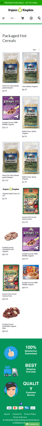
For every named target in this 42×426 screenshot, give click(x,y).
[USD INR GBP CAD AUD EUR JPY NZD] (13, 18)
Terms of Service (20, 417)
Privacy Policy (30, 414)
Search (7, 414)
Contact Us (17, 414)
